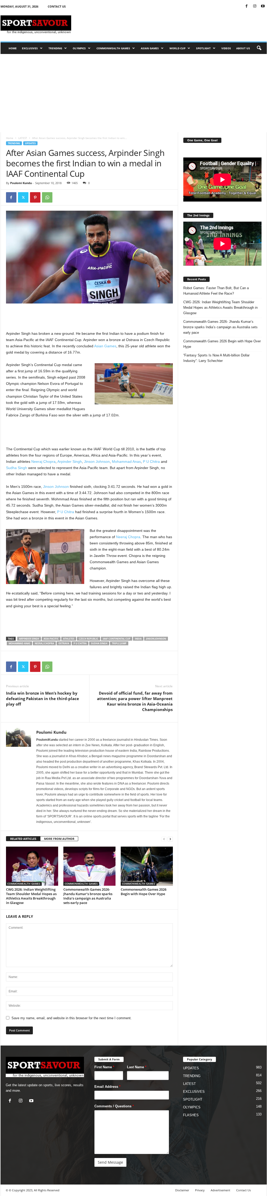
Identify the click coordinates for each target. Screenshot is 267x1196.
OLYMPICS (79, 48)
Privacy (200, 1190)
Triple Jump (119, 643)
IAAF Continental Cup (116, 638)
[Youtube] (263, 6)
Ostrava (63, 643)
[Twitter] (23, 197)
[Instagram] (255, 6)
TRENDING (55, 48)
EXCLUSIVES (30, 48)
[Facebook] (247, 6)
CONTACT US (57, 6)
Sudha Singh (16, 468)
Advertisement (220, 1190)
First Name (104, 1067)
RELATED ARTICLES (23, 839)
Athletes (68, 638)
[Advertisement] (172, 24)
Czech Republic (88, 638)
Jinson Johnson (97, 461)
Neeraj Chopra (43, 461)
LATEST (22, 138)
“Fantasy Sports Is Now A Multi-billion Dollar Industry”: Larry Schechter (216, 358)
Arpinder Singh (69, 461)
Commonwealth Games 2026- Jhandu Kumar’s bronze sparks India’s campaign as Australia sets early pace (87, 896)
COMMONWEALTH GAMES (113, 48)
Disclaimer (182, 1190)
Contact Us (243, 1190)
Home (9, 138)
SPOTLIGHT (203, 48)
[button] (259, 48)
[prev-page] (164, 839)
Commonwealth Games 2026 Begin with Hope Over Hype (143, 891)
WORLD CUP (177, 48)
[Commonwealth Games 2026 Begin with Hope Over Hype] (147, 866)
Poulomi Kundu (21, 183)
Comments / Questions (114, 1106)
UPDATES (30, 143)
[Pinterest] (35, 197)
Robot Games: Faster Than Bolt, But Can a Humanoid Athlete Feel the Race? (216, 290)
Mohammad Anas (126, 461)
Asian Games (105, 346)
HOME (13, 48)
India (138, 638)
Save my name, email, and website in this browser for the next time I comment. (71, 1018)
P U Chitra (151, 461)
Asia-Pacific (51, 638)
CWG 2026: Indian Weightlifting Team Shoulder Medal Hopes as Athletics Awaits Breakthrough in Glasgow (31, 896)
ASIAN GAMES (150, 48)
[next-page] (170, 839)
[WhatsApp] (47, 197)
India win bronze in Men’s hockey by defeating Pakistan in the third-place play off (42, 698)
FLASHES (191, 1115)
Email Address (107, 1087)
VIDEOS (226, 48)
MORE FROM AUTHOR (59, 839)
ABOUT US (243, 48)
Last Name (136, 1067)
